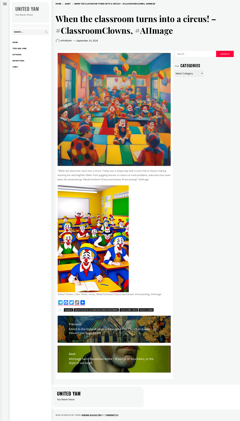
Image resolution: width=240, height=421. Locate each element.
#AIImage (68, 310)
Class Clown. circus (128, 310)
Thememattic (111, 415)
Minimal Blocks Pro (92, 415)
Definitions (18, 60)
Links (15, 67)
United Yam (27, 8)
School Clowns (146, 310)
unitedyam (66, 40)
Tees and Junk (19, 48)
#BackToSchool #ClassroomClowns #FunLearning (96, 310)
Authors (17, 54)
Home (15, 42)
